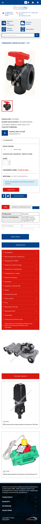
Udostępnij (3, 196)
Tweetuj (8, 196)
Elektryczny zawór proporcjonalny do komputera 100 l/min (20, 424)
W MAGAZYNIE (8, 140)
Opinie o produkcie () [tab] (21, 207)
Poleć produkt (19, 196)
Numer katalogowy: (10, 122)
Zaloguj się (11, 190)
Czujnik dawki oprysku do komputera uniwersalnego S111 (20, 474)
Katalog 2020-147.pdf (17, 132)
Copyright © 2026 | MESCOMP (8, 519)
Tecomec (15, 119)
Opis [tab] (5, 207)
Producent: (7, 119)
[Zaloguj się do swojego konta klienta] (29, 3)
